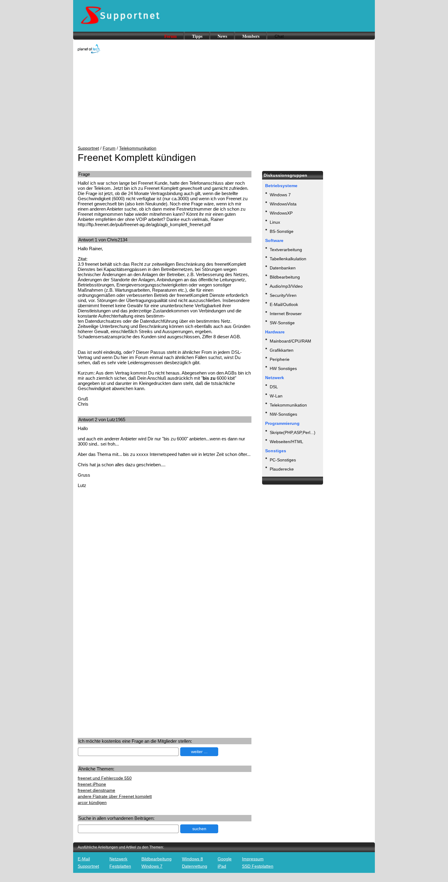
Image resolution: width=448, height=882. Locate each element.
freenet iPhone (92, 784)
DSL (274, 386)
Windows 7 (280, 194)
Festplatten (120, 866)
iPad (222, 866)
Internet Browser (286, 313)
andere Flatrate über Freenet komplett (115, 796)
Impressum (253, 858)
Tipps (197, 36)
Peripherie (280, 359)
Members (250, 36)
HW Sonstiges (283, 368)
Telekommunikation (137, 148)
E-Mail (84, 858)
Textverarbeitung (286, 249)
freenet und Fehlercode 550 (105, 778)
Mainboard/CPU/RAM (290, 341)
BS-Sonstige (281, 231)
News (222, 36)
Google (225, 858)
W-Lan (276, 395)
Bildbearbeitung (285, 277)
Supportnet (88, 148)
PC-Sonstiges (283, 459)
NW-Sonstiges (283, 414)
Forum (170, 36)
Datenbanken (283, 267)
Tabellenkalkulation (288, 258)
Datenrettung (194, 866)
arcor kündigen (92, 802)
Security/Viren (283, 295)
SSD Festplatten (257, 866)
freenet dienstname (96, 790)
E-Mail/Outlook (284, 304)
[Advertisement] (224, 100)
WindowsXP (281, 213)
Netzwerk (118, 858)
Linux (275, 222)
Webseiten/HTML (286, 441)
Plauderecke (282, 469)
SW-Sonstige (282, 322)
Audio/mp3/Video (286, 286)
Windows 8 (192, 858)
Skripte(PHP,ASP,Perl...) (292, 432)
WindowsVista (283, 203)
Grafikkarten (281, 350)
